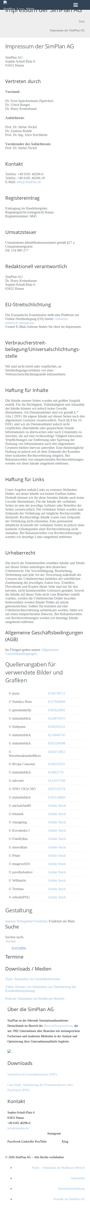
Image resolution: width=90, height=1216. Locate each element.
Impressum (78, 1178)
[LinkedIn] (25, 1135)
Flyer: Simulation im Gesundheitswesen (32, 979)
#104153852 (56, 752)
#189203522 (56, 727)
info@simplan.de (18, 1128)
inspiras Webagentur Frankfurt (26, 921)
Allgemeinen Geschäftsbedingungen (32, 652)
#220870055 (56, 718)
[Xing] (66, 1135)
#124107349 (56, 780)
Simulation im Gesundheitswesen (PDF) (32, 1074)
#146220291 (56, 764)
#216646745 (56, 735)
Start (82, 21)
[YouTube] (39, 1135)
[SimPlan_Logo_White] (18, 5)
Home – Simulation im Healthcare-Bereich (58, 1167)
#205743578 (56, 789)
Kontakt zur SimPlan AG (69, 1199)
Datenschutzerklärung (71, 1188)
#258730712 (56, 693)
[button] (84, 5)
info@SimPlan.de (29, 182)
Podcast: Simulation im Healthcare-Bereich (34, 998)
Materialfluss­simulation (58, 1025)
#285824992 (56, 710)
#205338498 (56, 743)
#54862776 (56, 772)
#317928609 (56, 701)
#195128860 (56, 797)
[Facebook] (11, 1135)
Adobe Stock (57, 805)
